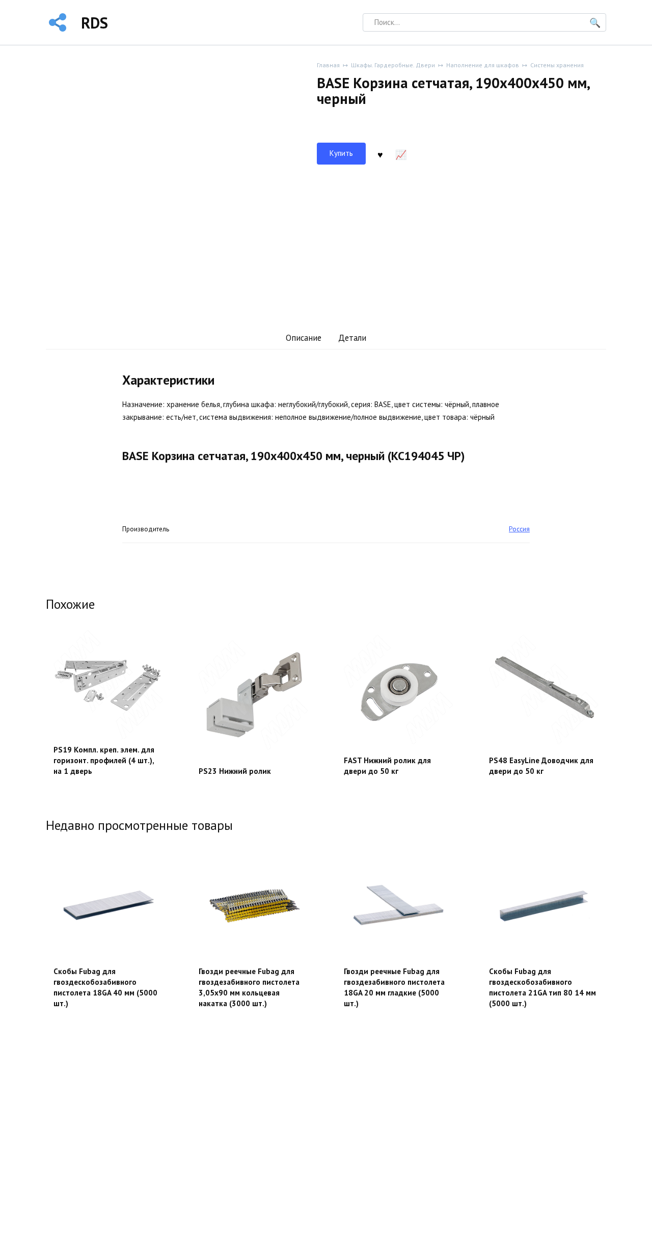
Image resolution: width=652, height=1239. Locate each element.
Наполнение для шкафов (482, 65)
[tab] (303, 338)
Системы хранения (557, 65)
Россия (519, 528)
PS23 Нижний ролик (235, 771)
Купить (341, 153)
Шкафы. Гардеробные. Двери (393, 65)
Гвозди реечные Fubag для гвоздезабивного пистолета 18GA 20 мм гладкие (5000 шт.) (394, 987)
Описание (303, 337)
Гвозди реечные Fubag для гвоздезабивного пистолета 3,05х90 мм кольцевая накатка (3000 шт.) (249, 987)
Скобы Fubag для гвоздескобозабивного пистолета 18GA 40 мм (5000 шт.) (105, 987)
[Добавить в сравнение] (401, 154)
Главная (328, 65)
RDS (94, 23)
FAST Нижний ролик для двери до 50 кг (387, 766)
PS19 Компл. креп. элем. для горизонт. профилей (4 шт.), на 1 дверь (103, 760)
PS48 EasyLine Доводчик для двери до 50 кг (541, 766)
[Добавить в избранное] (380, 154)
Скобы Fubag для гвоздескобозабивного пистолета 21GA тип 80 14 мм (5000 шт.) (542, 987)
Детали (352, 337)
